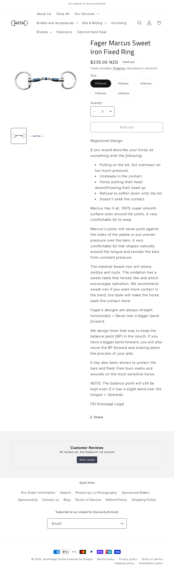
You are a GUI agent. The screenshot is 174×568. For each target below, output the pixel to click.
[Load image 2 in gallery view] (36, 136)
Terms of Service (88, 500)
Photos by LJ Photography (96, 492)
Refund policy (106, 559)
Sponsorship (28, 500)
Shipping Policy (144, 500)
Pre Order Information (38, 492)
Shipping (119, 68)
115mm (125, 84)
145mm (126, 94)
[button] (86, 13)
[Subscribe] (122, 523)
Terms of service (152, 559)
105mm (103, 84)
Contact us (50, 500)
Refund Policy (116, 500)
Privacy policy (128, 559)
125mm (148, 84)
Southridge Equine (55, 559)
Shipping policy (124, 563)
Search (65, 492)
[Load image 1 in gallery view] (19, 136)
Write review (86, 459)
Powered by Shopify (80, 559)
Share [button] (98, 417)
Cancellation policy (151, 563)
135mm (103, 94)
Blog (67, 500)
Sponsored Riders (135, 492)
